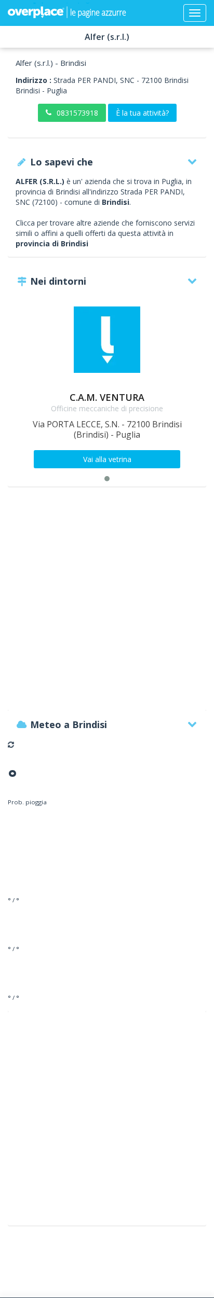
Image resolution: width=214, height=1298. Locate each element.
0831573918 (77, 113)
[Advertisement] (107, 603)
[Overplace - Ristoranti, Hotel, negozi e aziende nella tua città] (67, 13)
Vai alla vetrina (107, 459)
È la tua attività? (142, 113)
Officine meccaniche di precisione (107, 408)
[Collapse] (194, 13)
